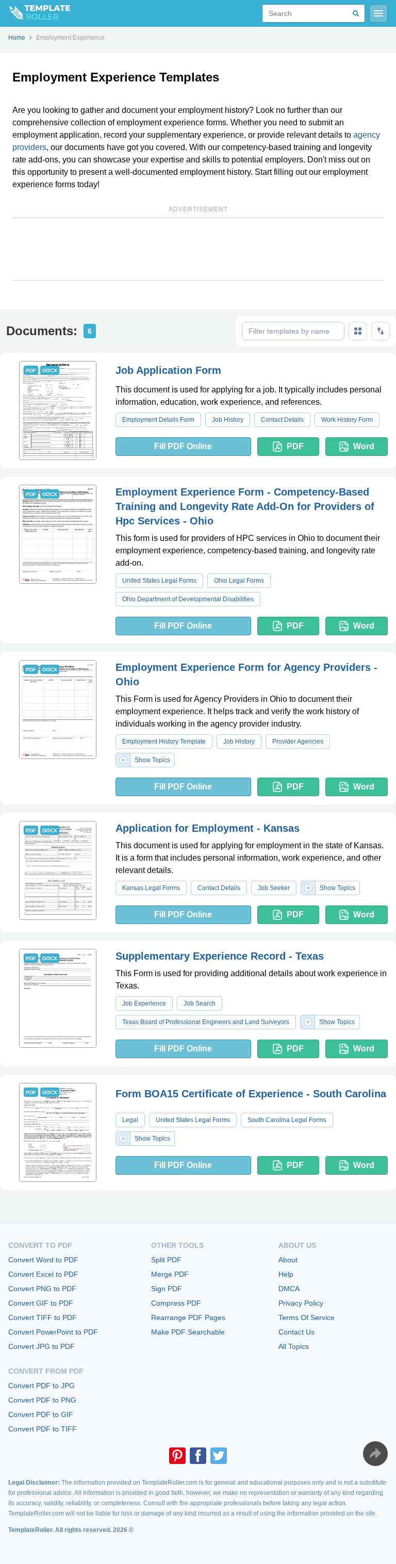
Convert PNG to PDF (42, 1289)
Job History (227, 419)
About (288, 1260)
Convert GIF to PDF (40, 1303)
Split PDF (166, 1260)
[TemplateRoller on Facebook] (198, 1455)
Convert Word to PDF (43, 1260)
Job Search (200, 1003)
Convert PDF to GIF (40, 1414)
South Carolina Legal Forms (287, 1120)
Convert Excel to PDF (43, 1274)
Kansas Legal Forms (151, 888)
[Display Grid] (358, 331)
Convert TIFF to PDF (42, 1317)
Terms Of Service (306, 1317)
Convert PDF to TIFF (42, 1429)
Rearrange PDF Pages (188, 1317)
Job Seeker (274, 888)
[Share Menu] (375, 1453)
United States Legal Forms (159, 580)
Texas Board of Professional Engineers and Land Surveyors (205, 1022)
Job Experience (144, 1003)
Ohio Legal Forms (239, 580)
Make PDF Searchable (188, 1332)
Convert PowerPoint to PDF (53, 1332)
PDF (295, 446)
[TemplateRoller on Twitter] (218, 1455)
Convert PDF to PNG (42, 1400)
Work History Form (347, 419)
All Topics (293, 1346)
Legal (130, 1120)
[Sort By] (380, 331)
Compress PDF (176, 1303)
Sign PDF (166, 1289)
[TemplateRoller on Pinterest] (177, 1455)
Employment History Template (164, 741)
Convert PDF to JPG (41, 1385)
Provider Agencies (297, 741)
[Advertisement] (198, 249)
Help (285, 1274)
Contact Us (296, 1332)
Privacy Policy (300, 1303)
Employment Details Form (158, 419)
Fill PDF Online (183, 446)
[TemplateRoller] (35, 13)
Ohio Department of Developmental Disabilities (188, 599)
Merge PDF (170, 1274)
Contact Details (282, 419)
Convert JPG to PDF (41, 1346)
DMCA (289, 1289)
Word (363, 446)
